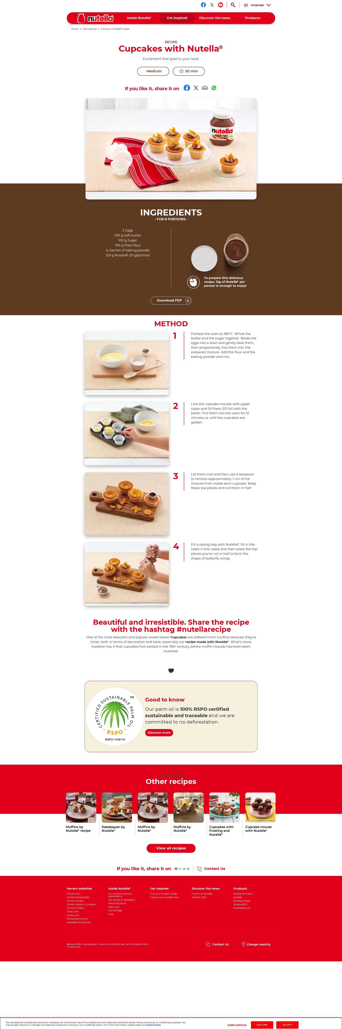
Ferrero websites (79, 888)
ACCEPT (287, 1025)
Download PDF (169, 300)
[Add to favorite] (171, 671)
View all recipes (171, 848)
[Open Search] (233, 5)
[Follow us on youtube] (220, 4)
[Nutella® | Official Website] (95, 18)
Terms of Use (118, 944)
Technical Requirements (137, 944)
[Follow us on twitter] (211, 4)
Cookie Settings (237, 1025)
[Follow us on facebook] (203, 4)
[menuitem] (139, 18)
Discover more (159, 732)
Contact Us (214, 869)
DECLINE (262, 1025)
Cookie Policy (105, 944)
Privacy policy (74, 947)
